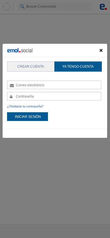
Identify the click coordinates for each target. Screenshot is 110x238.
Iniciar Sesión (28, 117)
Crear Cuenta (30, 67)
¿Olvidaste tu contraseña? (25, 106)
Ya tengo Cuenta (78, 67)
